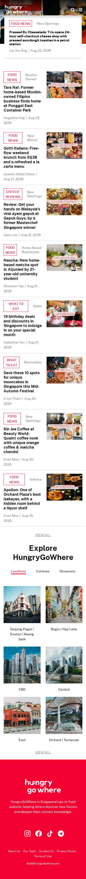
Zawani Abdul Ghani (19, 173)
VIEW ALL (43, 534)
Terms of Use (43, 856)
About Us (14, 851)
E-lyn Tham (13, 398)
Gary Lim (11, 234)
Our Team (29, 851)
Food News (21, 23)
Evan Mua (11, 459)
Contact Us (46, 851)
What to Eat (16, 306)
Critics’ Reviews (13, 194)
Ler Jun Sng (18, 50)
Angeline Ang (15, 117)
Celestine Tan (14, 342)
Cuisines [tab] (42, 571)
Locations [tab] (18, 571)
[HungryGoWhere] (16, 10)
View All (43, 752)
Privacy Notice (66, 851)
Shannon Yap (14, 285)
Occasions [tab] (67, 571)
